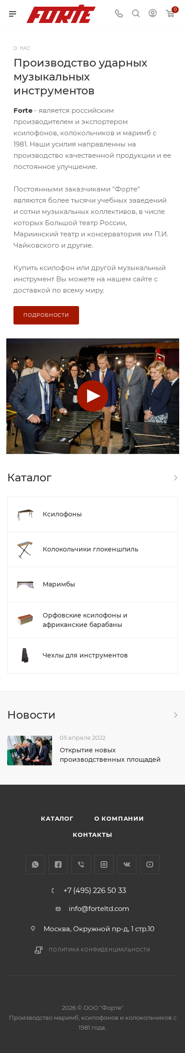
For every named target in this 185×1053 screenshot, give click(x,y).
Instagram (104, 864)
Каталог (57, 818)
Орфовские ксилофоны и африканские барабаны (85, 620)
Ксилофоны (62, 514)
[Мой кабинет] (153, 14)
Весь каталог (175, 477)
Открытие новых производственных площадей (110, 755)
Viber (81, 864)
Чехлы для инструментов (85, 655)
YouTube (149, 864)
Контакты (92, 834)
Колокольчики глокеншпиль (90, 549)
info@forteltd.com (99, 908)
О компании (119, 818)
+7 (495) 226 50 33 (94, 890)
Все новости (175, 715)
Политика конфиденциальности (99, 950)
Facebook (58, 864)
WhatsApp (35, 864)
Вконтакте (127, 864)
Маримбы (59, 584)
